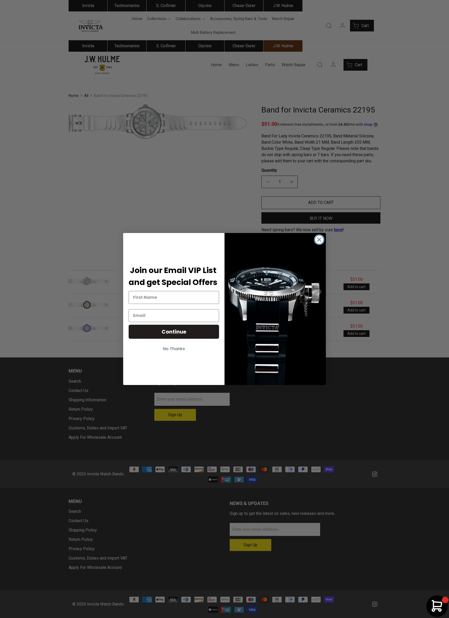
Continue (174, 331)
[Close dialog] (319, 239)
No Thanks (174, 349)
